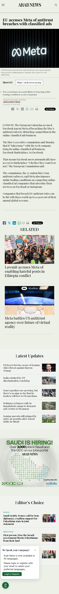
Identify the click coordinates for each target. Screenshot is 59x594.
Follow (51, 109)
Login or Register (12, 574)
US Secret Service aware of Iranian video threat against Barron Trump (21, 368)
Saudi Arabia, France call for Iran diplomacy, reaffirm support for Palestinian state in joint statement (21, 519)
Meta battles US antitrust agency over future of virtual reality (27, 322)
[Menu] (3, 4)
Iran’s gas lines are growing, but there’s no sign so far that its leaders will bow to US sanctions (20, 393)
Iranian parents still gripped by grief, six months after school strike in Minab (19, 419)
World (6, 512)
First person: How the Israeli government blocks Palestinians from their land (20, 538)
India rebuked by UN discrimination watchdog (16, 379)
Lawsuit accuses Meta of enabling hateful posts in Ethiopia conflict (25, 271)
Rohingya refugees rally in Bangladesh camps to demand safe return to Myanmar (19, 406)
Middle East (8, 532)
